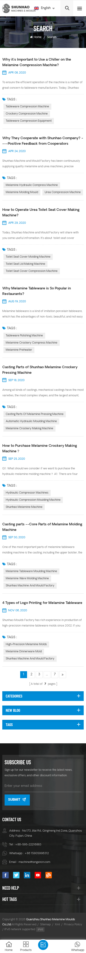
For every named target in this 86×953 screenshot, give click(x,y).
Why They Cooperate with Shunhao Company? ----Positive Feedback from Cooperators (42, 141)
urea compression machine (63, 192)
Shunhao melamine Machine (24, 507)
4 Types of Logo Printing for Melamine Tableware (42, 603)
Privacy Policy (73, 924)
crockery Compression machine (27, 113)
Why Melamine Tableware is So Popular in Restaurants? (36, 291)
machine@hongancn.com (34, 862)
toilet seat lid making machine (25, 264)
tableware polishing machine (24, 335)
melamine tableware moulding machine (31, 571)
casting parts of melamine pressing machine (35, 414)
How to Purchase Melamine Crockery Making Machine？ (39, 448)
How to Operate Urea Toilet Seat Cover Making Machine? (41, 212)
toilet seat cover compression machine (32, 271)
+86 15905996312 (37, 853)
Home (38, 37)
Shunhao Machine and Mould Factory (30, 585)
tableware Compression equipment (29, 121)
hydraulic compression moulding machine (33, 500)
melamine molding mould (22, 192)
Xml (57, 924)
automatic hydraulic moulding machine (31, 421)
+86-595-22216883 (28, 844)
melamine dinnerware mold (24, 651)
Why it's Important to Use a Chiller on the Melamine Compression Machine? (36, 62)
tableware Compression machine (27, 106)
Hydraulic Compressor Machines (27, 492)
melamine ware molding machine (27, 578)
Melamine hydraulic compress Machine (32, 185)
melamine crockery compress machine (31, 342)
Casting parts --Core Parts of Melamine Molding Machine (42, 527)
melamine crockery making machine (29, 428)
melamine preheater (19, 350)
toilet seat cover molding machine (28, 257)
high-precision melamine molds (26, 644)
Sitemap (45, 924)
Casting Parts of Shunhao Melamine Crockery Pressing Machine (40, 370)
